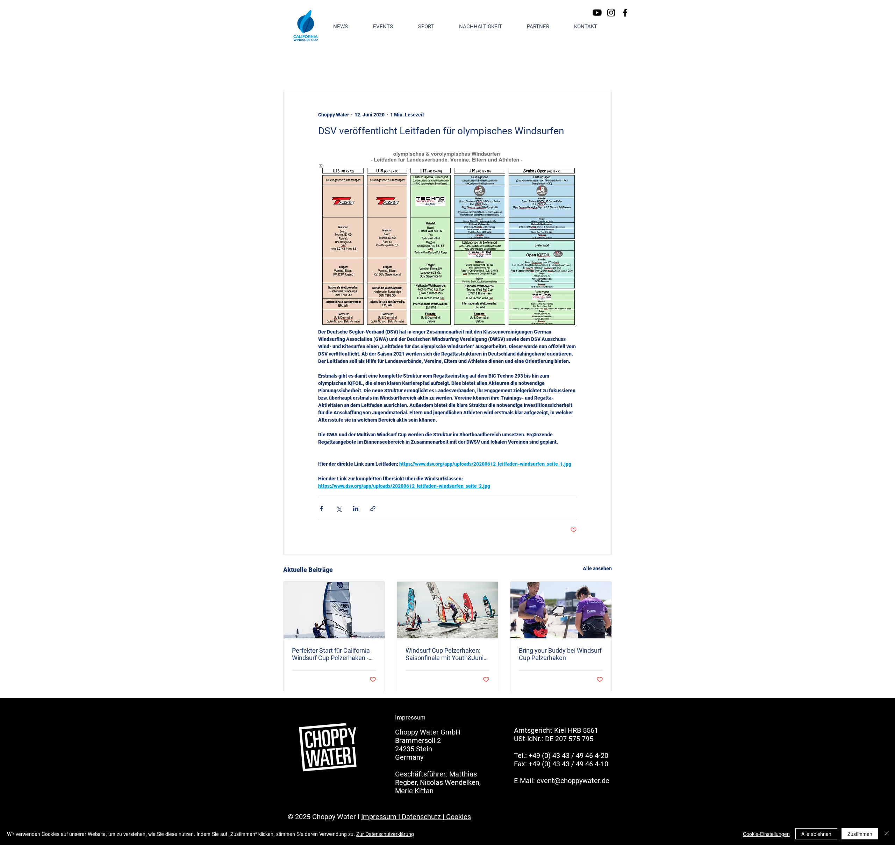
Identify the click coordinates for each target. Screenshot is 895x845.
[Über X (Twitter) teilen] (338, 508)
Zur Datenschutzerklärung (385, 833)
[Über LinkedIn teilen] (355, 508)
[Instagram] (611, 12)
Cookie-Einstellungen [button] (766, 833)
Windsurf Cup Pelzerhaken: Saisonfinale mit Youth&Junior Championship (447, 654)
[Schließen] (886, 833)
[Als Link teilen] (373, 508)
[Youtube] (597, 12)
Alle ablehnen (816, 833)
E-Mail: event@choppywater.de (561, 780)
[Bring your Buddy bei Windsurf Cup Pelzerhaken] (560, 610)
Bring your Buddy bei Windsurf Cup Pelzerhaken (560, 654)
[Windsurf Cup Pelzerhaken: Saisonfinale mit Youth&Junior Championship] (447, 610)
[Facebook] (625, 12)
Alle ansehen (597, 568)
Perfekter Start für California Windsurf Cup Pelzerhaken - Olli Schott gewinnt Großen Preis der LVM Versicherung (331, 654)
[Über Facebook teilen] (321, 508)
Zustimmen (859, 833)
